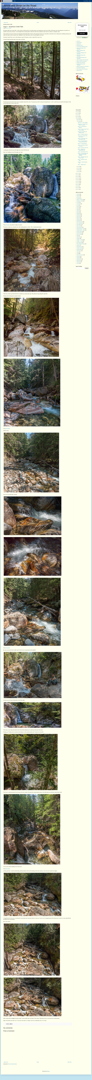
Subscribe (82, 33)
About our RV (79, 70)
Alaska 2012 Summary (81, 62)
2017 (78, 173)
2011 (78, 182)
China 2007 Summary (81, 67)
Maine (78, 212)
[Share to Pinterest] (11, 1024)
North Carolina (79, 231)
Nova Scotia (79, 234)
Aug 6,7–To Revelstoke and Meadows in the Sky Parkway (83, 154)
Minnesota (79, 216)
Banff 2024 (79, 43)
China (78, 202)
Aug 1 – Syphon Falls (82, 164)
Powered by (79, 37)
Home (38, 22)
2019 (78, 116)
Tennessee (79, 250)
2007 (78, 187)
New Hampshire (80, 223)
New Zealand (79, 227)
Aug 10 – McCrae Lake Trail (83, 147)
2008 (78, 186)
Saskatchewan (79, 246)
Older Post (69, 22)
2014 (78, 178)
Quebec (78, 245)
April (79, 171)
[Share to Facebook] (10, 1024)
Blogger (48, 1071)
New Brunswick (80, 221)
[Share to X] (9, 1024)
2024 (78, 111)
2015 (78, 176)
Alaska (78, 194)
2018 (78, 118)
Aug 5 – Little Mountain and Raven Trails (83, 157)
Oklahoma (79, 236)
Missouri (78, 217)
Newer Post (6, 22)
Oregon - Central (80, 239)
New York (78, 225)
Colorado (78, 203)
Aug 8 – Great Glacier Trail (83, 151)
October (79, 119)
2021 (78, 114)
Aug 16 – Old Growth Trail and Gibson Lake (82, 139)
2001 (78, 189)
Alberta (78, 195)
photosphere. (7, 647)
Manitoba (78, 213)
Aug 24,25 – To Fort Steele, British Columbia (83, 124)
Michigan (78, 214)
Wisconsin (79, 260)
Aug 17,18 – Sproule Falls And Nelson (82, 136)
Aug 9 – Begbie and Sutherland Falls (81, 150)
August (79, 121)
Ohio (78, 235)
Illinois (78, 209)
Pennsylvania (79, 242)
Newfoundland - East (81, 228)
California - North (80, 201)
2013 (78, 179)
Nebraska (78, 220)
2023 (78, 113)
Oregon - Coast (79, 241)
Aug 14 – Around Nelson (82, 143)
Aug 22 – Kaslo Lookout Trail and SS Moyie (83, 130)
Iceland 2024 (79, 42)
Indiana (78, 210)
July (79, 166)
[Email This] (6, 1024)
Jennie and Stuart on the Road (19, 5)
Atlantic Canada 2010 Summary (82, 66)
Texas (78, 252)
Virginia (78, 257)
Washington (79, 259)
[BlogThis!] (8, 1024)
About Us (78, 41)
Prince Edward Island (81, 243)
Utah (78, 253)
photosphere (7, 224)
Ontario (78, 238)
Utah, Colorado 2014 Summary (82, 59)
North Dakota (79, 232)
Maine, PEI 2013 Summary (82, 61)
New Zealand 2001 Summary (82, 69)
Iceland (78, 206)
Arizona (78, 196)
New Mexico (79, 224)
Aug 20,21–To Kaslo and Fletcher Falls (82, 132)
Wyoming (78, 261)
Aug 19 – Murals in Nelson (83, 134)
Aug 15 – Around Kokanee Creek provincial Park (82, 141)
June (79, 168)
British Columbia (8, 28)
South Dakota (79, 249)
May (79, 169)
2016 (78, 174)
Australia (78, 198)
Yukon (78, 263)
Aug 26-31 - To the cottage (82, 122)
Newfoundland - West (81, 230)
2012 (78, 181)
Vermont (78, 256)
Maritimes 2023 (80, 45)
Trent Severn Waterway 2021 (82, 46)
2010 (78, 184)
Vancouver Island (80, 254)
